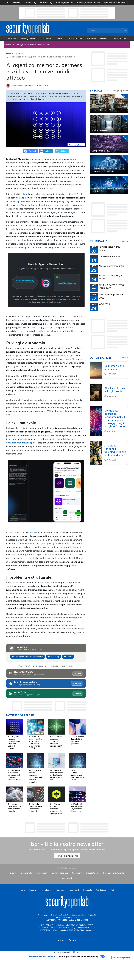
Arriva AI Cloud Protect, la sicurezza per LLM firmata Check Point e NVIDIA (35, 742)
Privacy (72, 940)
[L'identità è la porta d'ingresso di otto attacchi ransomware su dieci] (56, 760)
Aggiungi (77, 683)
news (20, 53)
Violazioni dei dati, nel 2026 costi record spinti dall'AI (77, 740)
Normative (91, 38)
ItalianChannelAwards (113, 872)
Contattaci (101, 890)
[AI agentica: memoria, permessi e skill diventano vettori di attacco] (14, 726)
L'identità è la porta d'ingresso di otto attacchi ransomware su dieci (56, 775)
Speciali (33, 890)
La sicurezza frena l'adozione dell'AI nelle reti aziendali (14, 807)
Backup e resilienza (100, 130)
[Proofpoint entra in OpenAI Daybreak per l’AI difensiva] (77, 794)
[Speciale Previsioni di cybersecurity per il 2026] (109, 185)
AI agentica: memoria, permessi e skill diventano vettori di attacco (14, 742)
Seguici (77, 693)
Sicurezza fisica (75, 38)
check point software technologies (29, 656)
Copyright (74, 890)
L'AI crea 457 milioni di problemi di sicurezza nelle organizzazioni (56, 809)
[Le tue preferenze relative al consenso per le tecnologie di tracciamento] (120, 957)
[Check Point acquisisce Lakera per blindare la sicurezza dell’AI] (56, 726)
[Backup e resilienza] (109, 124)
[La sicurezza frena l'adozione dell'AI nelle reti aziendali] (14, 794)
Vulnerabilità (46, 38)
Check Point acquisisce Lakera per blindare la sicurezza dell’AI (56, 741)
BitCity (13, 872)
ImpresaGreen (92, 872)
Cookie (61, 940)
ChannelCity (30, 2)
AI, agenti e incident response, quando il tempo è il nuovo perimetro (35, 776)
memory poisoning (20, 201)
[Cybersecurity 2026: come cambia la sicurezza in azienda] (109, 164)
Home (13, 38)
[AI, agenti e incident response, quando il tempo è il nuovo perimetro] (35, 760)
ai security (55, 656)
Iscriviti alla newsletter (67, 855)
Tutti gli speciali (119, 90)
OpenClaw (32, 532)
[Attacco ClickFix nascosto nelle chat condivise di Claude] (77, 760)
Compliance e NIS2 (100, 150)
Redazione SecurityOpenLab (22, 86)
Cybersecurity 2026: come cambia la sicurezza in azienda (108, 169)
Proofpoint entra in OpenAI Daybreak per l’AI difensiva (77, 807)
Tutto (125, 241)
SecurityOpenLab (64, 2)
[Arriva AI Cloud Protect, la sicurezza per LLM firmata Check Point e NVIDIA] (35, 726)
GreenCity (77, 872)
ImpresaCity (46, 2)
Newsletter (121, 38)
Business (104, 38)
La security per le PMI (102, 110)
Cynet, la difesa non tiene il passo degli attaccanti (35, 807)
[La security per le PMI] (109, 103)
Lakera (24, 194)
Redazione (60, 890)
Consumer (60, 38)
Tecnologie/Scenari (28, 38)
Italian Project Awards (114, 2)
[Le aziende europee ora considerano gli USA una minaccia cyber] (14, 760)
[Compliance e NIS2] (109, 144)
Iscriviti (78, 673)
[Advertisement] (67, 828)
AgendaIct (67, 878)
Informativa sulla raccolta (42, 956)
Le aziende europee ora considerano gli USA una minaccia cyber (14, 775)
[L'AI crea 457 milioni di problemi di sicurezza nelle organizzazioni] (56, 794)
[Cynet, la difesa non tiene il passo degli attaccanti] (35, 794)
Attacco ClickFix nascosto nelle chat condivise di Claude (77, 775)
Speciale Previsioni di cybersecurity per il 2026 (108, 190)
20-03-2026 (43, 86)
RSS (112, 890)
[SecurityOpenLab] (27, 28)
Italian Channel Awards (88, 2)
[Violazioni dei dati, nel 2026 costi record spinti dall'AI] (77, 726)
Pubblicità (87, 890)
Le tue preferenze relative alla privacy (78, 956)
